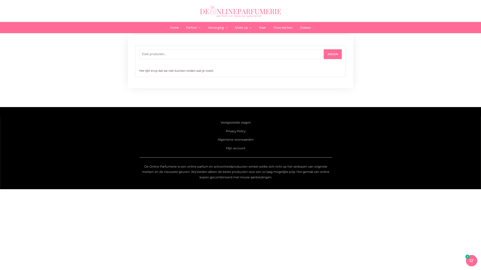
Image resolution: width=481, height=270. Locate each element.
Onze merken (283, 28)
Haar (262, 28)
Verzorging (216, 28)
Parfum (191, 28)
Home (174, 28)
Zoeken (305, 28)
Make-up (241, 28)
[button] (198, 28)
